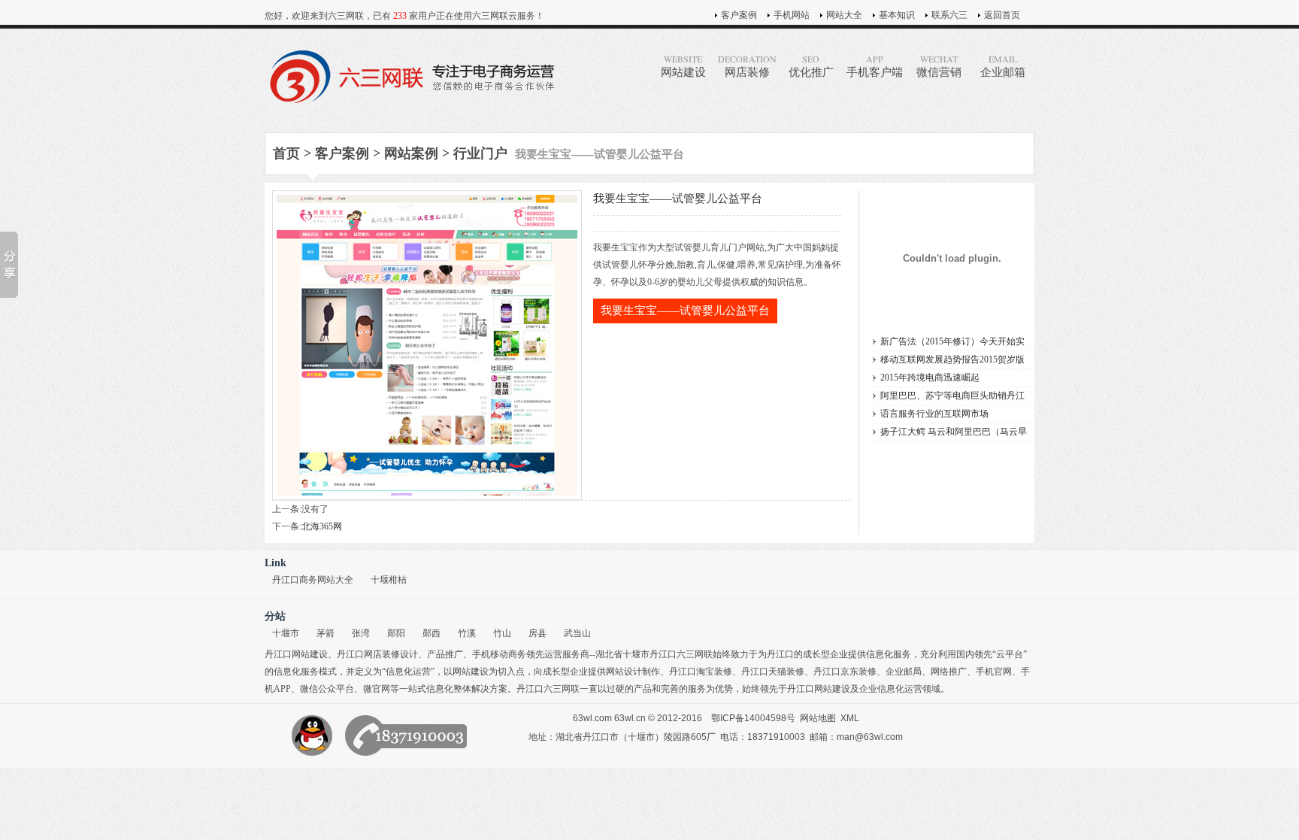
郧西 (431, 633)
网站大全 (844, 15)
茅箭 (325, 633)
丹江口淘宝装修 (700, 671)
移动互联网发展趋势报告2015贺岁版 (952, 359)
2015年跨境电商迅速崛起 (930, 377)
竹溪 (467, 633)
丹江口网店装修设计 (377, 654)
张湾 (361, 633)
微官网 (376, 689)
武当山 (577, 633)
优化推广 (811, 65)
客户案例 (739, 15)
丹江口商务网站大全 (312, 580)
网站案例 (411, 153)
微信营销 (938, 65)
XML (849, 718)
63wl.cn (630, 718)
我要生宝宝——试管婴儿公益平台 (685, 311)
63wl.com (592, 718)
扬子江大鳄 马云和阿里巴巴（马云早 (953, 431)
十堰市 (285, 633)
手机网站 (792, 15)
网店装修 (747, 65)
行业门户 (480, 153)
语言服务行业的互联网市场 (934, 413)
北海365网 (321, 526)
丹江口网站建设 (296, 654)
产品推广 (445, 654)
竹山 (502, 633)
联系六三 (949, 15)
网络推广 (949, 671)
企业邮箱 (1002, 65)
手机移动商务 (499, 654)
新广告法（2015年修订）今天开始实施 (952, 343)
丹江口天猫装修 (772, 671)
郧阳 (396, 633)
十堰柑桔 (389, 580)
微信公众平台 (327, 689)
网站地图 (818, 718)
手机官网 (994, 671)
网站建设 (683, 65)
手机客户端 (874, 65)
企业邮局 (904, 671)
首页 (286, 153)
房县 (537, 633)
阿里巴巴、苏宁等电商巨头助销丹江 (952, 395)
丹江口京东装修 (845, 671)
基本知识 (897, 15)
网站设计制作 (633, 671)
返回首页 (1002, 15)
